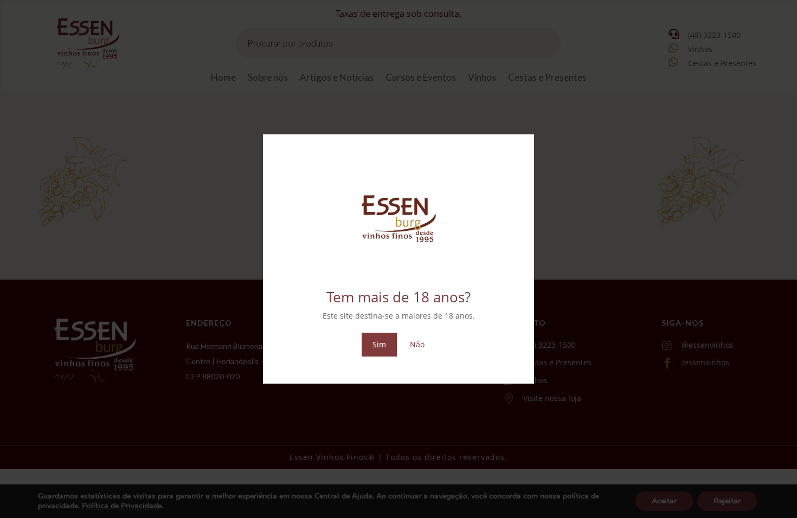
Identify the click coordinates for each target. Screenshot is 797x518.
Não (417, 344)
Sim (379, 344)
